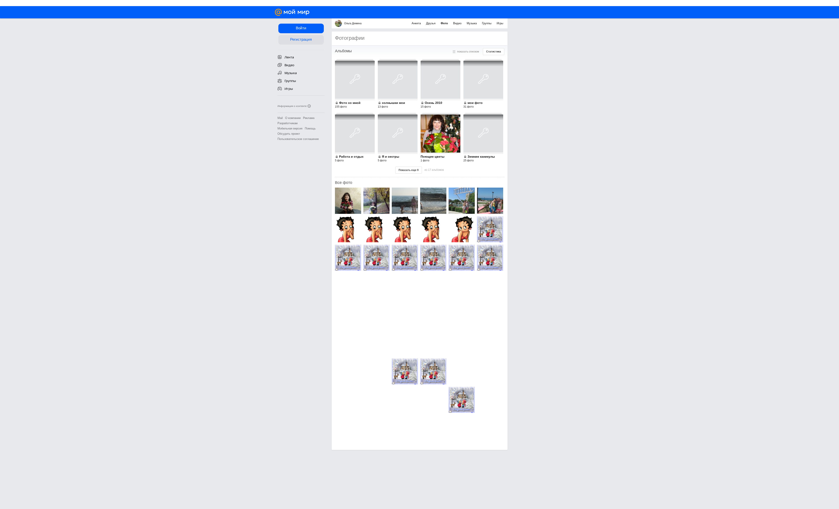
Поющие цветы (432, 156)
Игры (500, 23)
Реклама (308, 118)
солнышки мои (393, 103)
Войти (301, 28)
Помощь (310, 128)
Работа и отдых (351, 156)
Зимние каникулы (481, 156)
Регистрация (301, 39)
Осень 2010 (433, 103)
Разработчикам (287, 123)
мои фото (475, 103)
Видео (457, 23)
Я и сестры (390, 156)
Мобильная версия (289, 128)
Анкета (417, 23)
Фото (445, 23)
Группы (487, 23)
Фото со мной (350, 103)
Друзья (431, 23)
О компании (293, 118)
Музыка (472, 23)
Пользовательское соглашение (298, 139)
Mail (280, 118)
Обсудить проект (288, 133)
